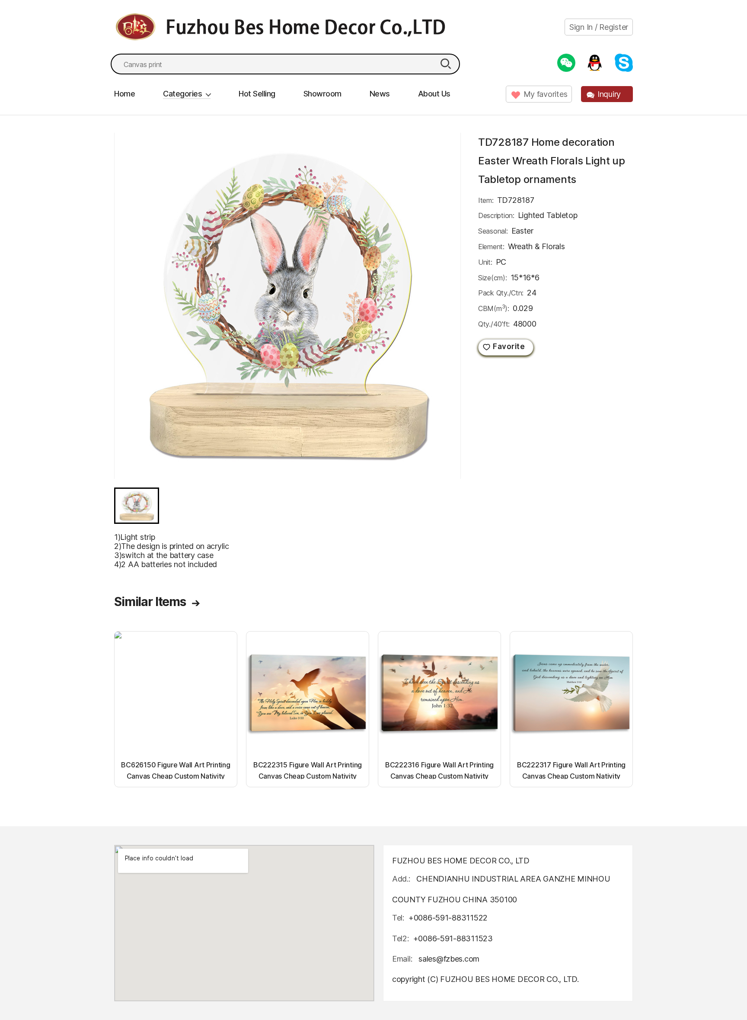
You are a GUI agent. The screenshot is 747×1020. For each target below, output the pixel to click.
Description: (496, 215)
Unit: (485, 262)
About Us (434, 93)
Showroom (322, 93)
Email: (403, 958)
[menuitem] (136, 506)
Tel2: (400, 938)
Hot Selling (257, 93)
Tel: (398, 917)
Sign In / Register (598, 27)
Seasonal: (493, 231)
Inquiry (609, 94)
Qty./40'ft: (494, 324)
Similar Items (150, 601)
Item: (486, 200)
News (380, 93)
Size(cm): (492, 277)
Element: (491, 246)
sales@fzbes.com (448, 958)
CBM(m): (493, 308)
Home (124, 93)
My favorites (546, 94)
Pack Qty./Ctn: (501, 293)
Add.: (401, 878)
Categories (182, 93)
